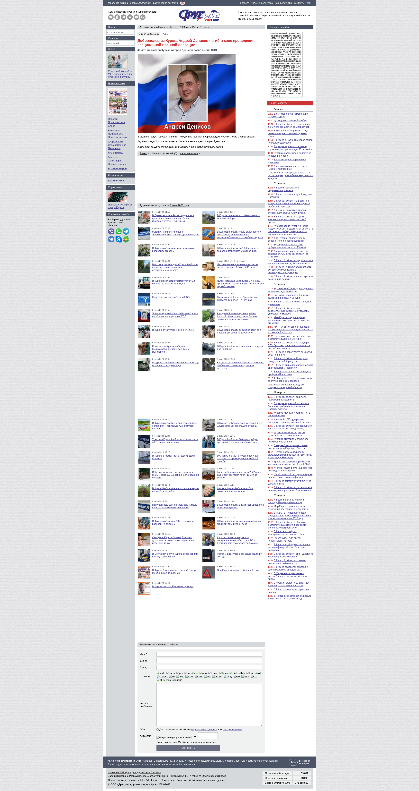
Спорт (111, 125)
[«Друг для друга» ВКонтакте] (111, 17)
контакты (299, 2)
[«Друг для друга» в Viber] (111, 231)
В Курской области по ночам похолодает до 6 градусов (287, 561)
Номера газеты (116, 83)
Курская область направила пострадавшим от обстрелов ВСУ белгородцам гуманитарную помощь (237, 540)
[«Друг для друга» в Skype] (118, 239)
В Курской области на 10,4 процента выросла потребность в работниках (237, 249)
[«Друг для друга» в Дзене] (130, 17)
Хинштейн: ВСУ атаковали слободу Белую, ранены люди (286, 501)
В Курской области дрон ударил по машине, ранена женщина (290, 555)
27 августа (279, 392)
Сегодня (278, 109)
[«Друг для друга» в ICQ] (126, 239)
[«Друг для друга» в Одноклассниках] (117, 17)
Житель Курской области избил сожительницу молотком (235, 490)
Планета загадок (117, 137)
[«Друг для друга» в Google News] (143, 17)
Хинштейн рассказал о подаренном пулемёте (283, 189)
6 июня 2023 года (179, 205)
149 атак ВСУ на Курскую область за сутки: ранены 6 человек (290, 379)
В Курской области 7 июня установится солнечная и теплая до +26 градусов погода (174, 426)
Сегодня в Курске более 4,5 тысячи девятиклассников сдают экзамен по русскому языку (173, 540)
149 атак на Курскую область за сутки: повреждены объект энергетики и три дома (290, 175)
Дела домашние (117, 145)
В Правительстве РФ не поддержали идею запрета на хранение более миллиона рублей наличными (173, 218)
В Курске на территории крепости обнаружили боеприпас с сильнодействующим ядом (289, 269)
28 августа (279, 284)
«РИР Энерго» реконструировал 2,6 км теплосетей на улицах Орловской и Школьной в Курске (290, 329)
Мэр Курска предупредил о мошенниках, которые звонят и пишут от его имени (290, 320)
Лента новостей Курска (153, 27)
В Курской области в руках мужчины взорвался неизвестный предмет (287, 219)
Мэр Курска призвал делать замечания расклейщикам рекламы (288, 507)
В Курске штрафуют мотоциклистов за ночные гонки (286, 533)
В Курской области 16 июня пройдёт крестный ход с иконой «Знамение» (237, 440)
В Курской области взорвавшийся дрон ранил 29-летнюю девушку (290, 427)
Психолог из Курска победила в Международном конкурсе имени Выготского (170, 349)
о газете (244, 2)
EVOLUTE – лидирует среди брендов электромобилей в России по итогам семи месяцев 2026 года (289, 515)
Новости (113, 119)
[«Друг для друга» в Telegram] (123, 17)
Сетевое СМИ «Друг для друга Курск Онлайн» (134, 772)
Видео (111, 49)
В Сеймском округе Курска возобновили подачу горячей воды (175, 555)
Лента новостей (278, 103)
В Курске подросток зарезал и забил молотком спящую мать (288, 568)
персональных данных (204, 729)
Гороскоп (113, 157)
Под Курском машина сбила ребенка (238, 570)
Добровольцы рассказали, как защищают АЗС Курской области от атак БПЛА (288, 254)
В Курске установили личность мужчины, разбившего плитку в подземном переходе (240, 365)
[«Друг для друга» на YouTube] (136, 17)
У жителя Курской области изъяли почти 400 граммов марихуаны (175, 440)
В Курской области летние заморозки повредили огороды (173, 249)
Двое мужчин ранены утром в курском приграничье (287, 167)
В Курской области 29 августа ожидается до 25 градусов (288, 360)
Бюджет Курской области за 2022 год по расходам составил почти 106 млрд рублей (239, 475)
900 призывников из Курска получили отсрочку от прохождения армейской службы (238, 458)
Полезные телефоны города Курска (120, 206)
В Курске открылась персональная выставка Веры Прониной (290, 366)
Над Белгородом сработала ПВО (171, 297)
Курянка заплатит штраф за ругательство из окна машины (286, 433)
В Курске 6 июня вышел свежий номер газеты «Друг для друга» (174, 571)
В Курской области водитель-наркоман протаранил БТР (287, 398)
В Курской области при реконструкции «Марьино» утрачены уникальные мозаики (288, 311)
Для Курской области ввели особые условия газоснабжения (286, 239)
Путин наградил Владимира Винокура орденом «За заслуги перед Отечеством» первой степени (240, 283)
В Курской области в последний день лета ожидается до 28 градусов (289, 125)
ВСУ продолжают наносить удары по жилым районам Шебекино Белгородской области (175, 475)
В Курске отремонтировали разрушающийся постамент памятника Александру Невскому (289, 455)
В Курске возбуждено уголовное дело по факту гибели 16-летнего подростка (289, 547)
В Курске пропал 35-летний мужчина (172, 586)
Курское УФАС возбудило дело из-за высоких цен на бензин (290, 290)
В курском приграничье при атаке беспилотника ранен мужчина (289, 337)
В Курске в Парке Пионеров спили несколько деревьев (290, 141)
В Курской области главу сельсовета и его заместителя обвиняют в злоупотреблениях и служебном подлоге (240, 234)
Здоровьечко (115, 141)
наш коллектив (283, 2)
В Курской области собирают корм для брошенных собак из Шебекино (239, 331)
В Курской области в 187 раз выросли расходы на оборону (173, 522)
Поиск (111, 27)
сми (309, 2)
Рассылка (113, 38)
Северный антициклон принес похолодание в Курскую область (288, 447)
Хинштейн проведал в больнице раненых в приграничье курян (289, 296)
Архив (172, 27)
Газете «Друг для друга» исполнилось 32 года (284, 539)
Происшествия (116, 122)
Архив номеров (117, 168)
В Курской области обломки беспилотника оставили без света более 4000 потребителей (287, 525)
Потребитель (115, 133)
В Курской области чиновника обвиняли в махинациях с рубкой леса (240, 522)
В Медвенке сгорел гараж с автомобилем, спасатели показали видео (287, 576)
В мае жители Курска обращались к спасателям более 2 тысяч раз (237, 298)
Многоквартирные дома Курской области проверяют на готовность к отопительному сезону (175, 267)
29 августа (279, 183)
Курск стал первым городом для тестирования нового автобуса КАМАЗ (289, 462)
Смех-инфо (114, 160)
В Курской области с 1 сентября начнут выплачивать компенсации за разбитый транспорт (289, 203)
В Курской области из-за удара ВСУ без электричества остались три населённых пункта (289, 345)
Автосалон (114, 130)
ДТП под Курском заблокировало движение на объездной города (289, 597)
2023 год (184, 27)
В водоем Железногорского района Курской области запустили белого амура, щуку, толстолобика (237, 316)
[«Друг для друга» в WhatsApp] (118, 231)
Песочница (114, 148)
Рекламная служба (118, 214)
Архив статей (116, 180)
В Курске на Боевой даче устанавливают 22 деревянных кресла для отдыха (240, 424)
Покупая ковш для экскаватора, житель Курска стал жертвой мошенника (174, 506)
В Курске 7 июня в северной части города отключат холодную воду (175, 364)
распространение (232, 729)
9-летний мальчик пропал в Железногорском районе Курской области (175, 233)
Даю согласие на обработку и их (200, 729)
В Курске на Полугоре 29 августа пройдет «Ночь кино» (289, 373)
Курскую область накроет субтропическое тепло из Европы (287, 246)
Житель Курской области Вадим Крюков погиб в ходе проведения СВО (175, 315)
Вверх (143, 153)
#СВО (165, 34)
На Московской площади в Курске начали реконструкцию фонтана (290, 475)
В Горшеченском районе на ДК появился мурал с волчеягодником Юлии (288, 133)
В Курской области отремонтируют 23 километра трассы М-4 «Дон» (173, 282)
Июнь (195, 27)
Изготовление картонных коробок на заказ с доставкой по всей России (237, 266)
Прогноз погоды (117, 164)
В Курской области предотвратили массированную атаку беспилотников (290, 261)
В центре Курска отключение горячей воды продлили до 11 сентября (290, 148)
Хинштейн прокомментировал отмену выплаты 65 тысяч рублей (287, 211)
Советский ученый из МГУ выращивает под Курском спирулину (120, 74)
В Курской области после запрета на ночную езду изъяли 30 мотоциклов (290, 489)
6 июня (206, 27)
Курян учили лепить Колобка (290, 120)
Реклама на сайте (280, 27)
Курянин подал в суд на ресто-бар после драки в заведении (290, 469)
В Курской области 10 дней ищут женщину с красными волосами (289, 584)
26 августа (279, 495)
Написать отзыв (189, 153)
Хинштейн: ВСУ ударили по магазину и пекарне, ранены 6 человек (289, 420)
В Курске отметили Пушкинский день (173, 329)
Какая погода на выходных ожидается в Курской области (286, 386)
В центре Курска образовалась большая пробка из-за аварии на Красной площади (288, 406)
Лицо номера (115, 152)
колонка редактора (262, 2)
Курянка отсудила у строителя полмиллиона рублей (288, 440)
